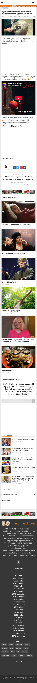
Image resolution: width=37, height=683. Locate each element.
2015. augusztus (18, 636)
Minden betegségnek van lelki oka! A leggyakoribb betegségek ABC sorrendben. (18, 178)
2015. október (18, 631)
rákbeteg (24, 651)
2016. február (18, 620)
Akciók (4, 644)
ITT (3, 120)
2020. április (18, 581)
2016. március (18, 618)
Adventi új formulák (9, 370)
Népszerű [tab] (6, 500)
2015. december (18, 625)
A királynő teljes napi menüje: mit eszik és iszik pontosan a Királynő (23, 468)
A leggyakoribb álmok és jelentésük (16, 225)
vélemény (21, 655)
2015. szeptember (18, 633)
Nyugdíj (26, 648)
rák (18, 651)
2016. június (18, 610)
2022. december (18, 578)
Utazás (14, 655)
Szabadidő (4, 8)
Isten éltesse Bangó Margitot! (13, 253)
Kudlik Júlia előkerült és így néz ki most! (23, 439)
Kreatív (11, 158)
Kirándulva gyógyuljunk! (11, 311)
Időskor (4, 648)
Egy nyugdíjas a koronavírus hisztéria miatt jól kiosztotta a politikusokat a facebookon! (23, 459)
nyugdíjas (5, 651)
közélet (18, 648)
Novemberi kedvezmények (18, 185)
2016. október (18, 599)
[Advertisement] (18, 59)
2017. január (18, 591)
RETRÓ (12, 651)
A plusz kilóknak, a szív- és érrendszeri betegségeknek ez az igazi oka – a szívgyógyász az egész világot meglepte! (23, 479)
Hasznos (27, 644)
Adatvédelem (18, 568)
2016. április (18, 615)
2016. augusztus (18, 604)
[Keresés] (33, 401)
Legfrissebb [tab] (7, 435)
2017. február (18, 589)
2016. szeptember (18, 602)
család (11, 644)
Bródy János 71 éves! (10, 282)
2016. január (18, 623)
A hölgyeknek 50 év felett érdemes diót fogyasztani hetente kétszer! (23, 449)
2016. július (18, 607)
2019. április (18, 586)
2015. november (18, 628)
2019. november (18, 583)
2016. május (18, 612)
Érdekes (29, 655)
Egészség (19, 644)
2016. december (18, 594)
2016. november (18, 597)
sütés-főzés (5, 655)
